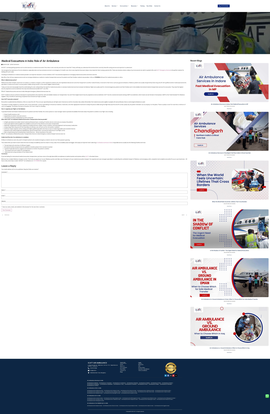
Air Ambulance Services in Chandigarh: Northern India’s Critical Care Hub (230, 153)
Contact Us (157, 6)
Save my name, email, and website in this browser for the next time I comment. (24, 206)
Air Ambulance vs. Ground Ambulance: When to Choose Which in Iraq (229, 348)
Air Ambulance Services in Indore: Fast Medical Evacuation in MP (229, 104)
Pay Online (149, 6)
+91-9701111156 (36, 160)
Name (3, 190)
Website (3, 201)
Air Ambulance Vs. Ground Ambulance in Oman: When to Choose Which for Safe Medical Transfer (229, 299)
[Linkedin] (165, 375)
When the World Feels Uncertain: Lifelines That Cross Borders (229, 201)
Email (3, 195)
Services (114, 6)
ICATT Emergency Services (163, 70)
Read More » (229, 108)
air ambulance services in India (104, 142)
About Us (107, 6)
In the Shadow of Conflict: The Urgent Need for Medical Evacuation (229, 250)
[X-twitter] (176, 375)
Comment (4, 172)
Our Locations (123, 6)
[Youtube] (173, 375)
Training (142, 6)
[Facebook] (168, 375)
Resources (133, 6)
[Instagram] (171, 375)
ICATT (87, 156)
